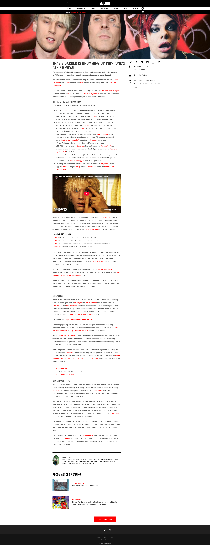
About (98, 537)
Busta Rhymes (91, 303)
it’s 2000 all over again (110, 91)
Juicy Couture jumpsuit (90, 94)
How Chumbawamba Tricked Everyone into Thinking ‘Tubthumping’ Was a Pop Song (82, 243)
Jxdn (82, 83)
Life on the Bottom (140, 75)
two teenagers (87, 435)
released (94, 358)
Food (125, 8)
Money (116, 8)
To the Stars (114, 413)
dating (65, 110)
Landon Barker (64, 438)
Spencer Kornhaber (105, 269)
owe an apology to (77, 161)
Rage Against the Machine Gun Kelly (79, 319)
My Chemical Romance (79, 330)
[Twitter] (130, 62)
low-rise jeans (97, 390)
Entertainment (81, 8)
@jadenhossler (61, 368)
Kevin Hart (62, 336)
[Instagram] (158, 62)
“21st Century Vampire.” (70, 140)
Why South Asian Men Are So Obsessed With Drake (73, 246)
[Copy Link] (153, 62)
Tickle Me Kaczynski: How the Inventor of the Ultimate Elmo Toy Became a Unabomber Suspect (94, 503)
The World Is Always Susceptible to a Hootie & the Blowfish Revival (77, 238)
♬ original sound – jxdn (65, 374)
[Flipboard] (141, 62)
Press (111, 537)
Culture (68, 8)
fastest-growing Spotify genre (81, 314)
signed (81, 128)
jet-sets (87, 125)
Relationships (104, 8)
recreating (56, 390)
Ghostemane (57, 306)
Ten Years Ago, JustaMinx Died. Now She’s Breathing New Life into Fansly (146, 84)
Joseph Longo (74, 12)
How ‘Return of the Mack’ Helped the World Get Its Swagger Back (77, 241)
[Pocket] (147, 62)
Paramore (63, 330)
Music (68, 12)
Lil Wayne (78, 303)
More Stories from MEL (105, 519)
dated (93, 116)
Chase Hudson (102, 134)
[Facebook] (136, 62)
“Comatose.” (69, 353)
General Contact (105, 540)
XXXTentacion (71, 306)
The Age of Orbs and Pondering (85, 485)
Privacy (105, 537)
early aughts (92, 140)
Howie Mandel (72, 336)
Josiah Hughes (97, 261)
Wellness (135, 8)
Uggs (70, 94)
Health (92, 8)
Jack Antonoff (106, 217)
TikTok (67, 83)
